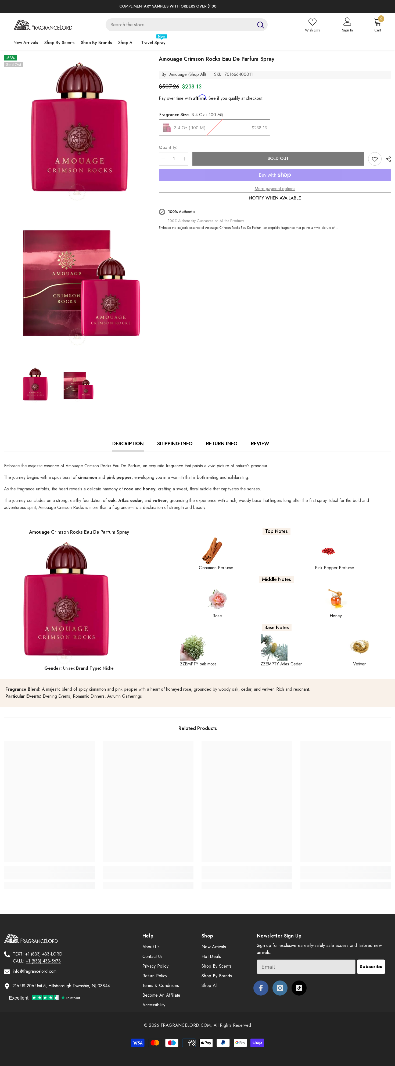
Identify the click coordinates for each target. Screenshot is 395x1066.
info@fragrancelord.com (34, 971)
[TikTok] (299, 988)
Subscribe (371, 967)
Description (128, 443)
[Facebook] (260, 988)
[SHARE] (386, 159)
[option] (197, 6)
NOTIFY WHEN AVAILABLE (275, 198)
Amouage (178, 74)
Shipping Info (175, 443)
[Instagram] (280, 988)
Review (260, 443)
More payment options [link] (275, 189)
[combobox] (180, 24)
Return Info (222, 443)
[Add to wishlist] (375, 159)
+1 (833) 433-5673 (43, 961)
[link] (49, 875)
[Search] (187, 24)
